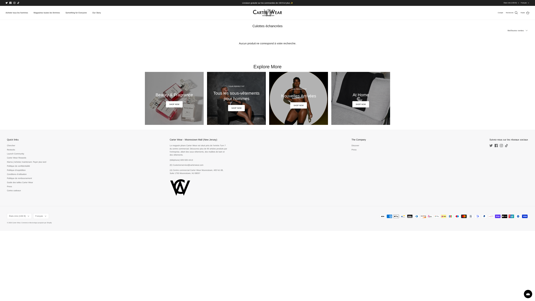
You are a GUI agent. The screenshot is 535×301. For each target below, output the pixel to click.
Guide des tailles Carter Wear (20, 182)
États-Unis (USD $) (510, 3)
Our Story (96, 13)
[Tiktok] (18, 3)
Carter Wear (16, 223)
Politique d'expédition (16, 170)
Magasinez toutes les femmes (47, 13)
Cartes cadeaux (14, 190)
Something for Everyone (76, 13)
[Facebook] (10, 3)
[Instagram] (14, 3)
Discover (355, 145)
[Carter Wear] (267, 13)
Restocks (11, 150)
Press (9, 186)
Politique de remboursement (19, 178)
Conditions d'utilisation (17, 174)
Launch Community (15, 154)
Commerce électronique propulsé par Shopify (36, 223)
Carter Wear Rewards (16, 158)
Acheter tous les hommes (17, 13)
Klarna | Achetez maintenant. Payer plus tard (26, 162)
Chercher (11, 145)
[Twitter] (7, 3)
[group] (174, 98)
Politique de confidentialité (18, 166)
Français (524, 3)
